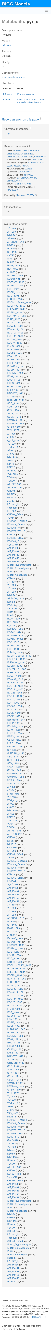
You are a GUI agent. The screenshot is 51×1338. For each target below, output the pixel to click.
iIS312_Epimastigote (18, 568)
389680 (17, 165)
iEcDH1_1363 (14, 299)
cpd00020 (28, 174)
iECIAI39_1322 (15, 325)
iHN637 (11, 467)
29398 (9, 165)
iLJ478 (11, 463)
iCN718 (11, 534)
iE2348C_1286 (15, 275)
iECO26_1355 (15, 339)
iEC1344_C (13, 541)
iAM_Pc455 (13, 558)
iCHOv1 (11, 490)
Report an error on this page (21, 119)
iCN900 (11, 578)
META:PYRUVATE (23, 183)
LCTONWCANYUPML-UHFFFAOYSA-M (22, 179)
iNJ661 (11, 261)
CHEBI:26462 (13, 153)
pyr (8, 133)
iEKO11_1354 (14, 379)
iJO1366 (11, 228)
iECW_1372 (13, 376)
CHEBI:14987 (20, 150)
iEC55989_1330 (16, 282)
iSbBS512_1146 (16, 399)
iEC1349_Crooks (16, 524)
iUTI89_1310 (14, 426)
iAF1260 (11, 231)
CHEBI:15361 (34, 150)
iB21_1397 (13, 268)
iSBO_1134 (13, 403)
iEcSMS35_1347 (16, 366)
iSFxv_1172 (13, 413)
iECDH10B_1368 (16, 305)
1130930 (32, 162)
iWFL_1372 (13, 430)
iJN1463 (11, 581)
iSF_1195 (12, 251)
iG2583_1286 (14, 386)
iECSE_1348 (14, 359)
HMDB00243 (12, 189)
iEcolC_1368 (14, 346)
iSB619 (11, 238)
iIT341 (10, 258)
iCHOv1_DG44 (15, 514)
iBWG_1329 (13, 265)
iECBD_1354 (14, 292)
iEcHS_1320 (14, 319)
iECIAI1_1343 (14, 322)
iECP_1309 (13, 349)
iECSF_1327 (14, 362)
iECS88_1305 (14, 352)
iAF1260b (7, 45)
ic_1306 (11, 272)
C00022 (28, 168)
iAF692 (11, 460)
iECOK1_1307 (15, 342)
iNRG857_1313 (15, 393)
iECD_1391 (13, 295)
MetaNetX (20, 195)
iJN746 (11, 255)
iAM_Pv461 (13, 551)
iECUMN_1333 (15, 373)
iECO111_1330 (15, 335)
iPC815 (11, 248)
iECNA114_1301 (16, 329)
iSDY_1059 (13, 406)
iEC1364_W (13, 527)
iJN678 (11, 453)
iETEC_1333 (14, 383)
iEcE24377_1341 (16, 309)
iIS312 (10, 571)
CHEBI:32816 (13, 156)
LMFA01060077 (24, 171)
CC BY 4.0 (31, 195)
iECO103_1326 (15, 332)
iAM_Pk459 (13, 561)
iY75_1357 (13, 473)
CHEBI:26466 (27, 153)
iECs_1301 (13, 356)
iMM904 (11, 235)
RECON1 (12, 480)
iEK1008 (12, 510)
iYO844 (11, 477)
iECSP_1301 (14, 369)
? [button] (40, 119)
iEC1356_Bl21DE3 (17, 521)
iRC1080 (12, 470)
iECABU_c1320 (15, 285)
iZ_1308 (11, 433)
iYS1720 (11, 584)
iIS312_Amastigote (17, 574)
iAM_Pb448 (13, 554)
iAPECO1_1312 (16, 241)
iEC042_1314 (14, 278)
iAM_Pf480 (13, 547)
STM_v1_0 (13, 447)
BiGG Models (16, 3)
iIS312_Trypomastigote (19, 564)
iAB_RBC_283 (15, 487)
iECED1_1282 (15, 312)
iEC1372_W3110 (16, 531)
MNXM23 (37, 159)
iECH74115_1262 (17, 315)
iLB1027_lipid (14, 504)
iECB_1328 (13, 288)
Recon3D (12, 507)
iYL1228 (11, 443)
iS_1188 (11, 396)
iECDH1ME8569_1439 (19, 302)
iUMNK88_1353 (16, 423)
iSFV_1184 (13, 410)
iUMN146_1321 (15, 420)
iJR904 (11, 436)
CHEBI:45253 (27, 156)
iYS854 (11, 517)
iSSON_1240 (14, 416)
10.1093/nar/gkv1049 (37, 1317)
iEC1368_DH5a (15, 537)
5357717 (25, 165)
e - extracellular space (13, 77)
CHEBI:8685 (40, 156)
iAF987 (11, 450)
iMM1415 (12, 457)
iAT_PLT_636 (14, 484)
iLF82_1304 (13, 389)
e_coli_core (13, 440)
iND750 (11, 245)
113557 (40, 162)
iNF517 (11, 494)
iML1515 (12, 497)
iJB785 (11, 500)
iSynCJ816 (13, 544)
